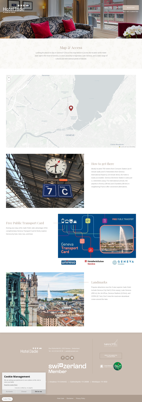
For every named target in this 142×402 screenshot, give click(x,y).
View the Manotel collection (110, 356)
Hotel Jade (60, 398)
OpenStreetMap (131, 147)
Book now (131, 7)
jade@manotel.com (71, 351)
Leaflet (122, 147)
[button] (71, 108)
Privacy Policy (80, 398)
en (117, 7)
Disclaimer (70, 398)
